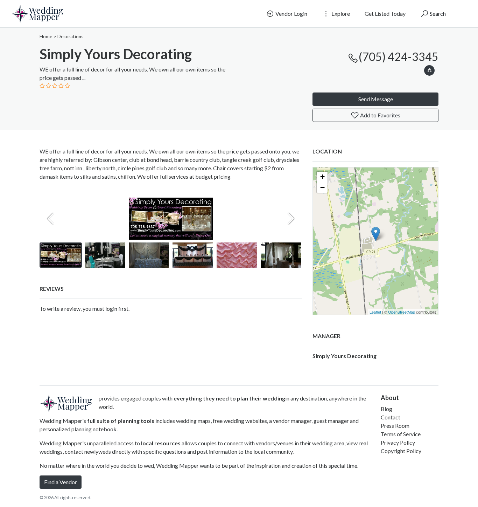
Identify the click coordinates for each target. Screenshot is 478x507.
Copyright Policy (401, 450)
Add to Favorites (379, 115)
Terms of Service (401, 434)
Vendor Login (290, 13)
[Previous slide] (50, 218)
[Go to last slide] (50, 255)
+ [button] (322, 176)
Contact (390, 417)
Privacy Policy (398, 442)
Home (46, 36)
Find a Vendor (60, 482)
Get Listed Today (385, 13)
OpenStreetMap (401, 312)
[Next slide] (290, 218)
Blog (386, 408)
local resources (161, 443)
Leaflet (375, 312)
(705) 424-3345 (398, 56)
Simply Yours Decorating (344, 355)
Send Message (375, 99)
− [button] (322, 187)
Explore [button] (340, 13)
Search (437, 13)
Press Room (395, 425)
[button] (429, 69)
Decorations (70, 36)
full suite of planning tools (120, 420)
